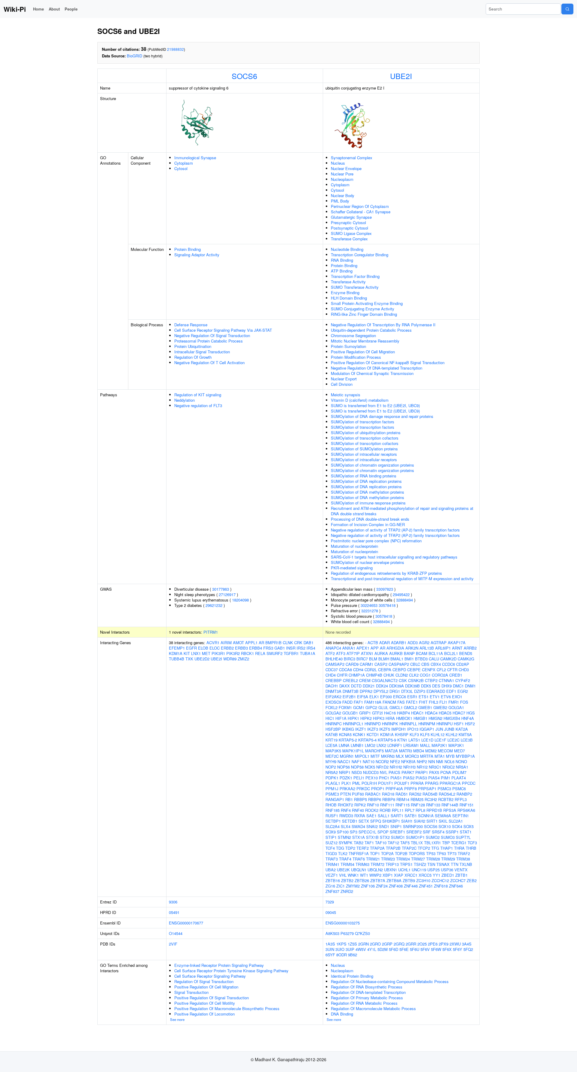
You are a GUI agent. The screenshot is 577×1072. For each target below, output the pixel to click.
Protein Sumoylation (348, 346)
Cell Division (342, 384)
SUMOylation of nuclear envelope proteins (367, 562)
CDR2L (371, 669)
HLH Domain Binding (349, 298)
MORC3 (412, 756)
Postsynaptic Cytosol (349, 228)
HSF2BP (333, 729)
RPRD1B (434, 810)
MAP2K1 (439, 745)
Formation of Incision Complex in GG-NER (368, 524)
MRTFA (426, 756)
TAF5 (405, 842)
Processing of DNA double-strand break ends (370, 519)
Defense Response (190, 324)
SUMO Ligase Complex (351, 233)
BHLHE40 (334, 659)
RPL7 (409, 810)
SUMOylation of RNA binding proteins (363, 476)
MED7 (459, 751)
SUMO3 (448, 837)
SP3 (353, 832)
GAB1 (279, 648)
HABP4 (403, 713)
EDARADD (435, 691)
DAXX (344, 686)
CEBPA (384, 669)
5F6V (425, 949)
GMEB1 (425, 707)
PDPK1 (331, 778)
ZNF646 (456, 886)
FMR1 (453, 702)
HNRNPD (373, 723)
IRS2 (301, 648)
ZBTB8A (393, 880)
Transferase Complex (349, 239)
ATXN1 (367, 653)
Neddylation (184, 400)
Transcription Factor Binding (355, 276)
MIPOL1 (362, 756)
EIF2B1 (349, 696)
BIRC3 (349, 659)
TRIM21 (373, 859)
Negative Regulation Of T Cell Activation (209, 362)
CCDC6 (448, 664)
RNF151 (466, 805)
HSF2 (470, 723)
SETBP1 (333, 821)
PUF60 (358, 794)
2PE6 (433, 944)
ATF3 (340, 653)
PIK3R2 (233, 653)
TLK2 (342, 853)
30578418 (387, 605)
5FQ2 (468, 949)
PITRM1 (210, 632)
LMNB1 (357, 745)
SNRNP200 (413, 826)
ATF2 (330, 653)
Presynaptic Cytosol (348, 222)
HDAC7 (459, 713)
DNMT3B (351, 691)
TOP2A (387, 853)
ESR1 (412, 696)
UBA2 (330, 870)
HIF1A (341, 718)
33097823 (384, 589)
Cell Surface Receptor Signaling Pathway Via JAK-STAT (223, 330)
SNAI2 (372, 826)
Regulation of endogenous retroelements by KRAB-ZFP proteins (386, 573)
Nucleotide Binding (347, 249)
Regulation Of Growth (193, 357)
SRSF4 (438, 832)
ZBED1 (447, 875)
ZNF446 (411, 886)
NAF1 (357, 761)
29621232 (214, 605)
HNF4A (467, 718)
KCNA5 (345, 734)
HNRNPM (426, 723)
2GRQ (399, 944)
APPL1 (251, 642)
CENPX (428, 669)
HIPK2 (366, 718)
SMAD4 (358, 826)
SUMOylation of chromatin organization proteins (372, 465)
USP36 (447, 870)
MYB (450, 756)
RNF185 (332, 810)
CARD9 (352, 664)
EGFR (191, 648)
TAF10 (380, 842)
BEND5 (465, 653)
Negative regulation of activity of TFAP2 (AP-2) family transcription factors (395, 530)
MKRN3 (388, 756)
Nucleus (338, 163)
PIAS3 (421, 778)
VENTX (461, 870)
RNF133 (433, 805)
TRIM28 (433, 859)
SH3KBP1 (391, 821)
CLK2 (414, 675)
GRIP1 (365, 713)
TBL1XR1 (432, 842)
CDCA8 (345, 669)
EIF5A (362, 696)
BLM (373, 659)
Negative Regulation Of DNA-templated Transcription (376, 368)
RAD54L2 (447, 794)
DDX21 (369, 686)
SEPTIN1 (460, 815)
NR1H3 (409, 767)
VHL (343, 875)
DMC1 (458, 686)
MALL (425, 745)
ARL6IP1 (443, 648)
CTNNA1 (446, 680)
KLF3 (414, 734)
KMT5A (465, 734)
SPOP (383, 832)
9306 (173, 902)
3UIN (329, 949)
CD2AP (462, 664)
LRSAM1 (411, 745)
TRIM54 (347, 864)
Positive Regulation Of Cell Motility (204, 1003)
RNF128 (418, 805)
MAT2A (391, 751)
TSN (431, 864)
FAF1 (358, 702)
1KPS (341, 944)
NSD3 (357, 772)
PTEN (345, 794)
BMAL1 (396, 659)
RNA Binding (342, 260)
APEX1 (362, 648)
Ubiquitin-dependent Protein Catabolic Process (371, 330)
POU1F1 (385, 783)
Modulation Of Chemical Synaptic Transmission (372, 373)
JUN (439, 729)
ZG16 (330, 886)
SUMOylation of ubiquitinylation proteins (366, 432)
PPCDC (468, 783)
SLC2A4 (332, 826)
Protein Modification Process (356, 357)
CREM (365, 680)
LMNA (344, 745)
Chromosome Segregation (353, 335)
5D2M (382, 949)
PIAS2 (408, 778)
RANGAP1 (334, 799)
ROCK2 (371, 810)
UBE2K (343, 870)
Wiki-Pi (15, 9)
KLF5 (424, 734)
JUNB (449, 729)
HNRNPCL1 (353, 723)
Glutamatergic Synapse (351, 217)
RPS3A (449, 810)
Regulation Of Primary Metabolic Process (367, 997)
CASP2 (380, 664)
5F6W (436, 949)
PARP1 (421, 772)
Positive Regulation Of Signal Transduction (211, 997)
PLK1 (346, 783)
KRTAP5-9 (387, 740)
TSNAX (443, 864)
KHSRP (401, 734)
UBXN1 (390, 870)
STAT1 (466, 832)
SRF (427, 832)
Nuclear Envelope (346, 168)
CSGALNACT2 (385, 680)
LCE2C (453, 740)
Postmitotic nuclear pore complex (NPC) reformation (376, 541)
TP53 (430, 853)
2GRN (363, 944)
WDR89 (230, 659)
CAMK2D (448, 659)
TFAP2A (377, 848)
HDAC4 (431, 713)
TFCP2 (424, 848)
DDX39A (396, 686)
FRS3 (268, 648)
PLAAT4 (458, 778)
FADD (347, 702)
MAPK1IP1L (353, 751)
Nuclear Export (344, 379)
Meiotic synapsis (345, 394)
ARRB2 (470, 648)
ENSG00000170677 (186, 923)
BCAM (421, 653)
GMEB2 (440, 707)
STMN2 (344, 837)
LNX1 (196, 653)
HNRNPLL (408, 723)
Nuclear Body (342, 195)
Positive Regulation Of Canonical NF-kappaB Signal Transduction (387, 362)
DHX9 (446, 686)
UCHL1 (404, 870)
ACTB (373, 642)
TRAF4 (345, 859)
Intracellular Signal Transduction (202, 352)
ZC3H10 (423, 880)
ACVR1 (212, 642)
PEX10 (371, 778)
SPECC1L (367, 832)
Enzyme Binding (345, 292)
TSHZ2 (420, 864)
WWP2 (375, 875)
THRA (459, 848)
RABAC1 (373, 794)
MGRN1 (347, 756)
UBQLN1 (358, 870)
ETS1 (424, 696)
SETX (364, 821)
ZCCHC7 (458, 880)
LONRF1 (394, 745)
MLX (400, 756)
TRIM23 (388, 859)
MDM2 (431, 751)
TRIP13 (392, 864)
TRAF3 (331, 859)
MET (206, 653)
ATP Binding (342, 271)
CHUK (388, 675)
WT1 (364, 875)
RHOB (331, 805)
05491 (174, 912)
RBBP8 (388, 799)
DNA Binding (342, 1014)
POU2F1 (401, 783)
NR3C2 (448, 767)
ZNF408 (396, 886)
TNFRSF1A (359, 853)
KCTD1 (373, 734)
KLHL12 (437, 734)
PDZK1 (346, 778)
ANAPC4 (333, 648)
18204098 (240, 600)
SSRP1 (452, 832)
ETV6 (446, 696)
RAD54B (430, 794)
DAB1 (308, 642)
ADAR (384, 642)
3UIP (350, 949)
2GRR (411, 944)
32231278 (369, 611)
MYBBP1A (465, 756)
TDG (340, 848)
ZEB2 (472, 880)
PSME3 (332, 794)
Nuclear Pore (342, 174)
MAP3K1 (456, 745)
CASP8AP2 (399, 664)
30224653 (369, 605)
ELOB (203, 648)
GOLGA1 (456, 707)
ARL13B (427, 648)
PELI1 (358, 778)
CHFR (342, 675)
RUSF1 (331, 815)
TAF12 (393, 842)
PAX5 (434, 772)
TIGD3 (331, 853)
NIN (431, 761)
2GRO (375, 944)
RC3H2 (431, 799)
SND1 (384, 826)
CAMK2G (466, 659)
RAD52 (415, 794)
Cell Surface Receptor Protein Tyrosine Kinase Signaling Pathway (231, 970)
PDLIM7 (459, 772)
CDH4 (358, 669)
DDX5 (426, 686)
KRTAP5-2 (348, 740)
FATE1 (412, 702)
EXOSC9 (333, 702)
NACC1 (343, 761)
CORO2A (440, 675)
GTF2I (377, 713)
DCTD (356, 686)
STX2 (385, 837)
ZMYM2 (353, 886)
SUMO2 (433, 837)
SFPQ (375, 821)
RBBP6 (374, 799)
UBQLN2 (375, 870)
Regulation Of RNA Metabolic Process (364, 1003)
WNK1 (353, 875)
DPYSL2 (381, 691)
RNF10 (373, 805)
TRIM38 (463, 859)
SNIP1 (396, 826)
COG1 (425, 675)
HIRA (390, 718)
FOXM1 (345, 707)
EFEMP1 (177, 648)
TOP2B (401, 853)
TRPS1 (406, 864)
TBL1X (417, 842)
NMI (439, 761)
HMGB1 (420, 718)
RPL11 (398, 810)
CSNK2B (416, 680)
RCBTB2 (445, 799)
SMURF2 (274, 653)
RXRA (359, 815)
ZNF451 (426, 886)
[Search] (567, 9)
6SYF (330, 955)
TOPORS (417, 853)
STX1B (372, 837)
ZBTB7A (377, 880)
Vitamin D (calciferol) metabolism (360, 400)
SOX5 (468, 826)
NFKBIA (408, 761)
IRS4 (311, 648)
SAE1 (371, 815)
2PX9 (443, 944)
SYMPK (346, 842)
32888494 (404, 600)
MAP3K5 (333, 751)
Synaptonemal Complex (351, 157)
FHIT (423, 702)
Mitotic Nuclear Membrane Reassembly (365, 341)
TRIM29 (448, 859)
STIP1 (331, 837)
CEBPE (414, 669)
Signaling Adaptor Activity (196, 254)
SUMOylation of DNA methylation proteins (367, 492)
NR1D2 (382, 767)
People (71, 9)
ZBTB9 (409, 880)
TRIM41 (332, 864)
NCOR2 (382, 761)
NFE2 (395, 761)
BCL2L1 (451, 653)
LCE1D (427, 740)
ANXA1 (348, 648)
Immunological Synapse (195, 157)
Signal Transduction (191, 992)
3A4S (467, 944)
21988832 (175, 49)
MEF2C (332, 756)
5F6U (414, 949)
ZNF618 (441, 886)
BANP (409, 653)
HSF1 (459, 723)
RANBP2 (464, 794)
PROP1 (377, 788)
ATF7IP (353, 653)
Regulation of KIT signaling (197, 394)
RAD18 (388, 794)
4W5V (361, 949)
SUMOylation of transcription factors (362, 422)
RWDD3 (346, 815)
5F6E (404, 949)
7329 (329, 902)
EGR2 (462, 691)
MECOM (445, 751)
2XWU (455, 944)
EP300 (386, 696)
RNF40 (358, 810)
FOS (464, 702)
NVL (383, 772)
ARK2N (411, 648)
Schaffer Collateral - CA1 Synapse (360, 212)
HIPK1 (353, 718)
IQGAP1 (427, 729)
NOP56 (343, 767)
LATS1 (414, 740)
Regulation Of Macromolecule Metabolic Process (373, 1008)
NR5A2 (331, 772)
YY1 (436, 875)
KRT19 (331, 740)
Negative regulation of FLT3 (198, 405)
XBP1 (388, 875)
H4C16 (390, 713)
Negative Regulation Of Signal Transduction (212, 335)
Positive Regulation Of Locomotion (204, 1014)
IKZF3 (372, 729)
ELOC (214, 648)
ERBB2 (227, 648)
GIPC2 (371, 707)
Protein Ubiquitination (192, 346)
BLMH (383, 659)
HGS (470, 713)
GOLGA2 (333, 713)
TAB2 (358, 842)
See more (177, 1019)
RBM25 (417, 799)
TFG (435, 848)
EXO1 (457, 696)
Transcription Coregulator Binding (359, 254)
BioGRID (134, 56)
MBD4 (418, 751)
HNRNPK (390, 723)
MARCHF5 (374, 751)
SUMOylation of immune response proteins (368, 503)
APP (375, 648)
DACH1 (331, 686)
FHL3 (433, 702)
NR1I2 (422, 767)
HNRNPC (333, 723)
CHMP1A (357, 675)
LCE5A (331, 745)
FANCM (389, 702)
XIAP (398, 875)
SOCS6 (244, 75)
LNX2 (381, 745)
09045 (330, 912)
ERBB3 (241, 648)
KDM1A (175, 653)
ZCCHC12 (440, 880)
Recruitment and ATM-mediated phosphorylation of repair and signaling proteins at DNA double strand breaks (402, 510)
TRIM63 (362, 864)
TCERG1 (458, 842)
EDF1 (451, 691)
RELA (260, 653)
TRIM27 (418, 859)
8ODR (341, 955)
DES (436, 686)
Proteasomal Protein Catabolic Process (208, 341)
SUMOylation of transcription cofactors (364, 438)
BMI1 (409, 659)
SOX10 (444, 826)
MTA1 (440, 756)
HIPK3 (378, 718)
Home (38, 9)
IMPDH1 (398, 729)
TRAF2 (464, 853)
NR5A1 (462, 767)
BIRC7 (362, 659)
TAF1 (369, 842)
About (54, 9)
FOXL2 (331, 707)
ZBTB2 (347, 880)
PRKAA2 (347, 788)
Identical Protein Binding (352, 976)
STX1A (358, 837)
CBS (425, 664)
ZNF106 (368, 886)
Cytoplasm (183, 163)
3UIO (339, 949)
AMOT (238, 642)
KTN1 (402, 740)
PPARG (431, 783)
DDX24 (382, 686)
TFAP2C (409, 848)
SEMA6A (443, 815)
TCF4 (330, 848)
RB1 (349, 799)
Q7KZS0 (362, 933)
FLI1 (443, 702)
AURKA (381, 653)
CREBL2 (350, 680)
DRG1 (394, 691)
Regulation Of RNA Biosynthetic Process (366, 987)
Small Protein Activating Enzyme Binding (367, 303)
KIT (187, 653)
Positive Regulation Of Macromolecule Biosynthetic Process (226, 1008)
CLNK (288, 642)
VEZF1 (331, 875)
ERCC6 (399, 696)
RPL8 (420, 810)
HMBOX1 (404, 718)
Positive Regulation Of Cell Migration (363, 352)
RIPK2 (360, 805)
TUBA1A (307, 653)
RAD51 (401, 794)
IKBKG (348, 729)
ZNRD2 (346, 891)
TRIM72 (377, 864)
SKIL (443, 821)
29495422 (401, 594)
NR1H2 (396, 767)
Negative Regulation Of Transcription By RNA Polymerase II (383, 324)
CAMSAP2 (334, 664)
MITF (375, 756)
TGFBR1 (291, 653)
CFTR (452, 669)
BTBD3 (421, 659)
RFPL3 (461, 799)
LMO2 (370, 745)
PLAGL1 (332, 783)
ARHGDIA (395, 648)
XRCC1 (411, 875)
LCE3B (467, 740)
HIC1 (329, 718)
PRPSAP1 (427, 788)
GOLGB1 (350, 713)
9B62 (352, 955)
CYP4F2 (462, 680)
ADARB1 (398, 642)
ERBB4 (255, 648)
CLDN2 (401, 675)
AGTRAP (439, 642)
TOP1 (375, 853)
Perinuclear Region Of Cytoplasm (360, 206)
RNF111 (387, 805)
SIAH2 (419, 821)
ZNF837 (332, 891)
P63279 (347, 933)
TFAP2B (393, 848)
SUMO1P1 (415, 837)
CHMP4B (374, 675)
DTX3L (407, 691)
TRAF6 (359, 859)
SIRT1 (432, 821)
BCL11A (436, 653)
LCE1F (440, 740)
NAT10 (368, 761)
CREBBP (333, 680)
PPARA (417, 783)
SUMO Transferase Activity (355, 287)
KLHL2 (451, 734)
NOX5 (370, 767)
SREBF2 (414, 832)
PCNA (445, 772)
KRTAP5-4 (367, 740)
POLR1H (369, 783)
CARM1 (366, 664)
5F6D (393, 949)
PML (356, 783)
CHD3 (464, 669)
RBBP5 (360, 799)
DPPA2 (366, 691)
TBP (446, 842)
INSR (290, 648)
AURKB (396, 653)
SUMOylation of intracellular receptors (364, 454)
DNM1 (470, 686)
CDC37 (331, 669)
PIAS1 (396, 778)
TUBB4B (176, 659)
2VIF (173, 944)
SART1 (397, 815)
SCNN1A (426, 815)
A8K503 (332, 933)
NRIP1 (344, 772)
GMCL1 (396, 707)
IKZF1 (360, 729)
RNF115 (402, 805)
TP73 (451, 853)
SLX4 (345, 826)
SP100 (343, 832)
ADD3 (413, 642)
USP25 (433, 870)
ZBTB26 (362, 880)
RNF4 (346, 810)
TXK (189, 659)
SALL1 (383, 815)
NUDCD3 (371, 772)
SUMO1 (398, 837)
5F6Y (457, 949)
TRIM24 (403, 859)
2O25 (422, 944)
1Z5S (352, 944)
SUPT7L (463, 837)
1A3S (330, 944)
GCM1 (358, 707)
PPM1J (331, 788)
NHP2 (422, 761)
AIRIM (226, 642)
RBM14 (402, 799)
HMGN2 (435, 718)
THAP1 (446, 848)
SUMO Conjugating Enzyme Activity (362, 309)
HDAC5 (445, 713)
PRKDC (363, 788)
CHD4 (330, 675)
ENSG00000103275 (342, 923)
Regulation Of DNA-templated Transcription (368, 992)
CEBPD (399, 669)
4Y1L (371, 949)
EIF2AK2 (333, 696)
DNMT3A (333, 691)
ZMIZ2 (243, 659)
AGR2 (424, 642)
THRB (471, 848)
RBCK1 (247, 653)
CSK (403, 680)
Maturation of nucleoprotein (354, 546)
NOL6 (449, 761)
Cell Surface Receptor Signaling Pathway (210, 976)
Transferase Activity (348, 282)
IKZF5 (384, 729)
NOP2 (330, 767)
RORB (385, 810)
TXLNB (465, 864)
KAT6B (331, 734)
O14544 (175, 933)
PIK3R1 (218, 653)
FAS (401, 702)
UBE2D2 (201, 659)
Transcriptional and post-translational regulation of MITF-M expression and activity (402, 578)
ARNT (457, 648)
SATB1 (411, 815)
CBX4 (436, 664)
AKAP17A (457, 642)
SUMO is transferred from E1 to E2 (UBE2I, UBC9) (375, 405)
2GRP (387, 944)
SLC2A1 (456, 821)
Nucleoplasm (342, 179)
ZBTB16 (332, 880)
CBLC (415, 664)
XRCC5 (425, 875)
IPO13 (412, 729)
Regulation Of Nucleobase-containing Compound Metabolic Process (390, 981)
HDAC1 (417, 713)
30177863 (220, 589)
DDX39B (412, 686)
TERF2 (362, 848)
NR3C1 (435, 767)
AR (261, 642)
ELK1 (374, 696)
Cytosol (181, 168)
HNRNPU (444, 723)
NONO (461, 761)
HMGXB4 (452, 718)
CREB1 (455, 675)
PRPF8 (410, 788)
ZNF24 (382, 886)
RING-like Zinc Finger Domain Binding (364, 314)
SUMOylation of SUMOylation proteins (364, 449)
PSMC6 (459, 788)
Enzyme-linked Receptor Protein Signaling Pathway (219, 965)
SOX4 (457, 826)
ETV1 (435, 696)
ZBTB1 (461, 875)
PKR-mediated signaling (352, 568)
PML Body (340, 201)
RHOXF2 (345, 805)
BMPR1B (273, 642)
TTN (454, 864)
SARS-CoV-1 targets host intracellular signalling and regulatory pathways (394, 557)
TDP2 (350, 848)
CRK (298, 642)
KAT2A (462, 729)
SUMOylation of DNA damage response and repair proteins (382, 416)
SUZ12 (331, 842)
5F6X (447, 949)
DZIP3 (419, 691)
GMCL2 (410, 707)
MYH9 (330, 761)
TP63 (441, 853)
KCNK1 (359, 734)
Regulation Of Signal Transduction (204, 981)
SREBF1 (397, 832)
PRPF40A (394, 788)
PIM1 (445, 778)
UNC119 (419, 870)
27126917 (227, 594)
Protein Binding (187, 249)
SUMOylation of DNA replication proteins (366, 481)
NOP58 (357, 767)
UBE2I (401, 75)
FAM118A (372, 702)
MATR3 (405, 751)
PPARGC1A (450, 783)
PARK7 (407, 772)
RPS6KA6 (466, 810)
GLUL (383, 707)
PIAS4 (434, 778)
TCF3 (472, 842)
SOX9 (330, 832)
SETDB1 (349, 821)
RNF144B (449, 805)
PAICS (394, 772)
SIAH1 (407, 821)
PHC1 (384, 778)
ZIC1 (340, 886)
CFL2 (441, 669)
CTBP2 (431, 680)
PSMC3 (444, 788)
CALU (434, 659)
